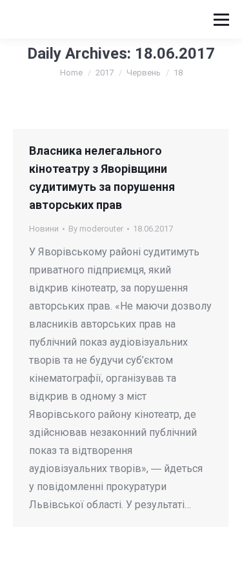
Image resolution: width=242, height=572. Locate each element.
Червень (143, 72)
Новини (44, 228)
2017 (105, 72)
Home (71, 72)
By (95, 228)
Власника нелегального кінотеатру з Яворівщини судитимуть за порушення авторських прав (102, 178)
